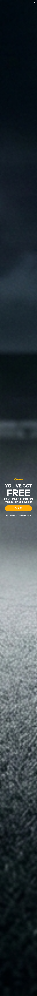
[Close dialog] (34, 2)
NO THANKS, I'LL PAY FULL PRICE (18, 515)
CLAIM (18, 508)
